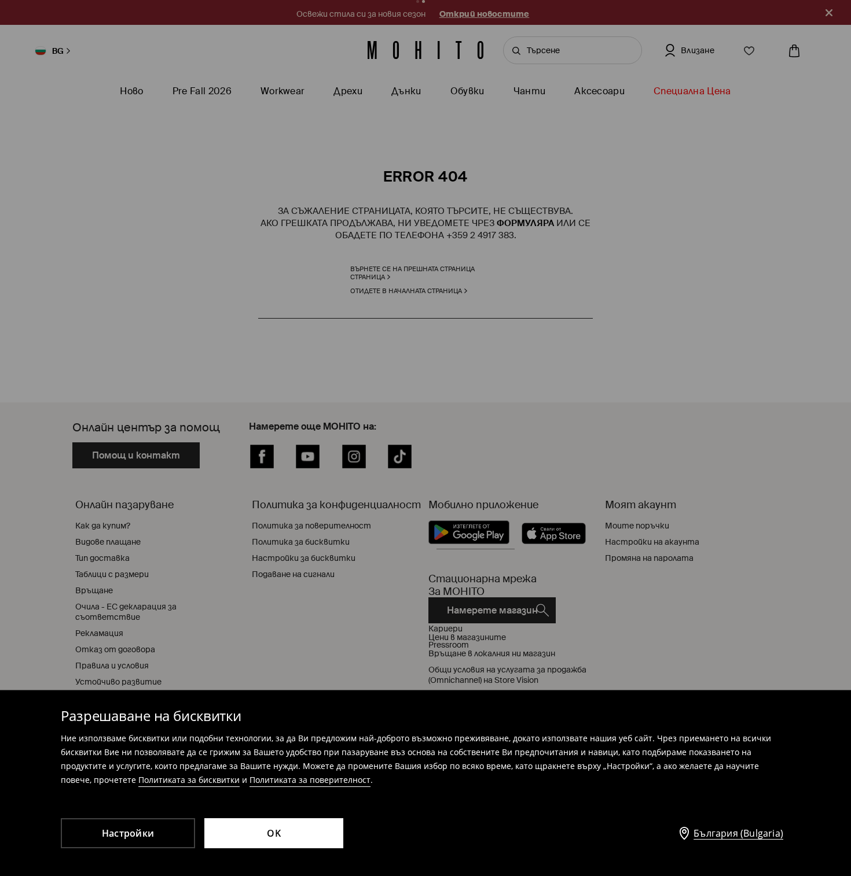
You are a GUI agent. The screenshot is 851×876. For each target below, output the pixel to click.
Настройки (128, 833)
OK (274, 833)
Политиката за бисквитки (189, 779)
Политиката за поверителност (310, 779)
